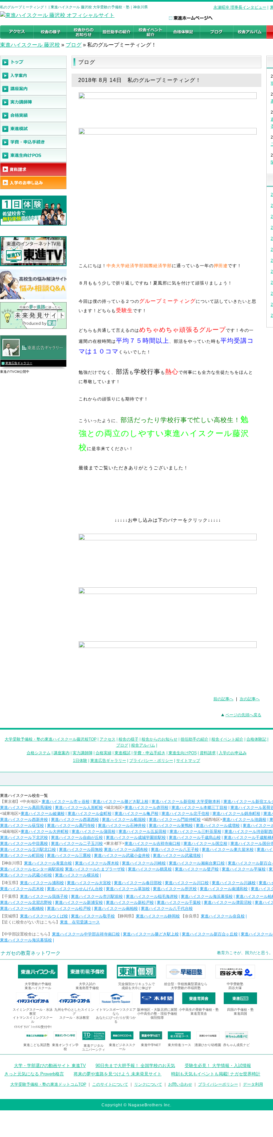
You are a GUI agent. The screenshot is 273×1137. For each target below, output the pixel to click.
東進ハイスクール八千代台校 (167, 908)
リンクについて (148, 1084)
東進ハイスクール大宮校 (89, 882)
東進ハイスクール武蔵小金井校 (122, 855)
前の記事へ (223, 699)
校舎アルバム (143, 745)
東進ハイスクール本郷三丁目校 (199, 807)
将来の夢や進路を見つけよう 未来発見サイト (117, 1073)
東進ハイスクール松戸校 (69, 908)
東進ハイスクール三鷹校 (69, 855)
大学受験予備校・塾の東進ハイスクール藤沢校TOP (51, 739)
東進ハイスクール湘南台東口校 (197, 863)
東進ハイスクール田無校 (81, 849)
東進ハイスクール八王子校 (175, 849)
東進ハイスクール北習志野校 (26, 902)
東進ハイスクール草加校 (128, 888)
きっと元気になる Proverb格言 (34, 1073)
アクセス (108, 739)
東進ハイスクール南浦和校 (224, 888)
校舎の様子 (128, 739)
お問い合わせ (180, 1084)
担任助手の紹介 (194, 739)
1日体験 (80, 760)
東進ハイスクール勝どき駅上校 (120, 801)
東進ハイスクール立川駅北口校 (28, 849)
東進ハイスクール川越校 (234, 882)
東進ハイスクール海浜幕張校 (207, 896)
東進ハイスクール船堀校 (124, 819)
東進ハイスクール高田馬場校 (26, 807)
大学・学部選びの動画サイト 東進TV (50, 1065)
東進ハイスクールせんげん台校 (75, 888)
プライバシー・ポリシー (151, 760)
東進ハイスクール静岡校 (158, 916)
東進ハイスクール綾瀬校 (43, 813)
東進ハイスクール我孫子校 (44, 896)
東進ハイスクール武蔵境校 (177, 855)
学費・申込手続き (149, 753)
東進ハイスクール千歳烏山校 (195, 837)
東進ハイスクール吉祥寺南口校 (152, 843)
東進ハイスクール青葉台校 (48, 863)
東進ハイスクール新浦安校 (79, 902)
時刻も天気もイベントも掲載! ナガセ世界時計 (215, 1073)
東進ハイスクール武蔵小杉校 (26, 875)
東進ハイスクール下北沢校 (24, 837)
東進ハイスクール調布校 (126, 849)
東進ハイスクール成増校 (218, 825)
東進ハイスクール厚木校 (97, 863)
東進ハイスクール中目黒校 (24, 843)
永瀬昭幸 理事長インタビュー (239, 7)
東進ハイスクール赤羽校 (146, 807)
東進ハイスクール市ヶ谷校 (66, 801)
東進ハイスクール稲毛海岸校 (152, 896)
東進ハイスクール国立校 (205, 843)
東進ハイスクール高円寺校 (71, 825)
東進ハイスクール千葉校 (179, 902)
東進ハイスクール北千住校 (185, 813)
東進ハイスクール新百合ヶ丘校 (210, 934)
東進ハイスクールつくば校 (44, 916)
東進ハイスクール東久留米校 (228, 849)
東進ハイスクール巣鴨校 (171, 825)
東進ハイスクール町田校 (22, 855)
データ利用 (253, 1084)
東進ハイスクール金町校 (90, 813)
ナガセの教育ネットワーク (31, 953)
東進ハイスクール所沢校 (175, 888)
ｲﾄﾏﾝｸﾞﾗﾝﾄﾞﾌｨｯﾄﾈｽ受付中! (33, 1027)
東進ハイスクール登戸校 (197, 869)
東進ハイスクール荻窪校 (22, 825)
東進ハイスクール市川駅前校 (97, 896)
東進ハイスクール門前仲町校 (175, 819)
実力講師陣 (83, 753)
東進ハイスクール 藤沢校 (30, 45)
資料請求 (208, 753)
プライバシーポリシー (218, 1084)
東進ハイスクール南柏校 (116, 908)
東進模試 (123, 753)
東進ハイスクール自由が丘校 (77, 837)
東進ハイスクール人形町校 (79, 807)
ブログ (74, 45)
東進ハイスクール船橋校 (22, 908)
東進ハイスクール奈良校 (223, 916)
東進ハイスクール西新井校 (24, 819)
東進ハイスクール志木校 (22, 888)
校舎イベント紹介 (227, 739)
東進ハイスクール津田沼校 (228, 902)
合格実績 (104, 753)
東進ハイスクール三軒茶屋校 (195, 831)
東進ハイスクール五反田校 (142, 831)
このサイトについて (110, 1084)
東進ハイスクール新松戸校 (130, 902)
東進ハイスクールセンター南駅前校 (32, 869)
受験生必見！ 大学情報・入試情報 (218, 1065)
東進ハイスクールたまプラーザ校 (95, 869)
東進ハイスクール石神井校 (122, 825)
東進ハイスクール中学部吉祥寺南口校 (86, 934)
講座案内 (62, 753)
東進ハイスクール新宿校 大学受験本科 (185, 801)
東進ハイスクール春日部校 (138, 882)
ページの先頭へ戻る (243, 715)
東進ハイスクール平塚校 (244, 869)
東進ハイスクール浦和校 (42, 882)
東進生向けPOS (182, 753)
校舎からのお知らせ (159, 739)
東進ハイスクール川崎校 (144, 863)
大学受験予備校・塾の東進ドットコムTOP (48, 1084)
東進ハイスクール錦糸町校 (236, 813)
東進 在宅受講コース (80, 922)
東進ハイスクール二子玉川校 (77, 843)
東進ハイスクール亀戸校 (136, 813)
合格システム (39, 753)
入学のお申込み (233, 753)
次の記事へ (250, 699)
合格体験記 (256, 739)
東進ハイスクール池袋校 (244, 819)
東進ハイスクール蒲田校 (94, 831)
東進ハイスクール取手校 (93, 916)
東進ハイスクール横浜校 (77, 875)
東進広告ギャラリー (18, 363)
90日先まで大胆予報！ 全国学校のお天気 (135, 1065)
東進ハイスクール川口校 (187, 882)
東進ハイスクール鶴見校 (150, 869)
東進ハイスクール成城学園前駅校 (136, 837)
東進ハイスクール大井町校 (45, 831)
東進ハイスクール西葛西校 (75, 819)
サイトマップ (188, 760)
